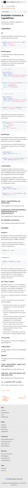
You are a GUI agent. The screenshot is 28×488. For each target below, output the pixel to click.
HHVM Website (5, 460)
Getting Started (5, 412)
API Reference (4, 417)
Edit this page (6, 390)
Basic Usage (4, 429)
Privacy (3, 468)
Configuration (4, 431)
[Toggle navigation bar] (2, 2)
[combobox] (22, 2)
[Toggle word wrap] (23, 69)
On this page (5, 11)
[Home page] (2, 6)
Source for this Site (6, 454)
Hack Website (4, 458)
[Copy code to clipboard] (25, 42)
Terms (2, 470)
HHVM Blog (4, 456)
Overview (3, 410)
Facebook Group (5, 441)
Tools (2, 415)
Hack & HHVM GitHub (6, 439)
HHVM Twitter (4, 446)
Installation (4, 427)
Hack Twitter (4, 443)
